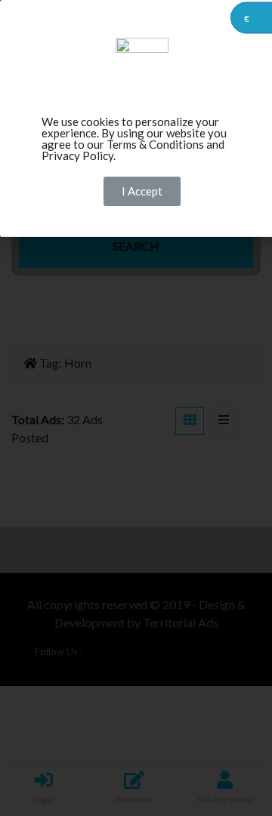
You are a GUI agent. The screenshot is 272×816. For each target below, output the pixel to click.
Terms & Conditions (155, 144)
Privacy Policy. (79, 155)
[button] (142, 191)
